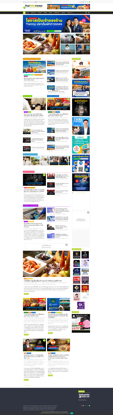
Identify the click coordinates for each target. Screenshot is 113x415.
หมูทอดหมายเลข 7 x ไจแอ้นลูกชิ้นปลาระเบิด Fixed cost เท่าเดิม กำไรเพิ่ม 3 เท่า (34, 356)
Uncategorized (27, 48)
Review (45, 12)
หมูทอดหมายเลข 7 (36, 362)
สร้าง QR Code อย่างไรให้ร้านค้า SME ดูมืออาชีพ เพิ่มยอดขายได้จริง (33, 114)
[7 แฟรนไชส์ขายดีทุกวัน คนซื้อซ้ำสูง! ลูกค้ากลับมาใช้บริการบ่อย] (58, 98)
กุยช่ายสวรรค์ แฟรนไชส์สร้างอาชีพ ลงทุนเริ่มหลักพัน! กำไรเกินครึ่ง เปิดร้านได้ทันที (62, 130)
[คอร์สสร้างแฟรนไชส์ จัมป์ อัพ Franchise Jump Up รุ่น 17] (51, 70)
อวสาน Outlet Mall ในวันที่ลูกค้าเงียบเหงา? (61, 191)
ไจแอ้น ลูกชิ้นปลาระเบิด (35, 321)
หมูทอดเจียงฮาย (42, 362)
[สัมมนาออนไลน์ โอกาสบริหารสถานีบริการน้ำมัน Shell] (34, 61)
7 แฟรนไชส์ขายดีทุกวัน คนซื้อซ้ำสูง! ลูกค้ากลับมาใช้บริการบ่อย (58, 114)
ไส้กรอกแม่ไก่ (41, 321)
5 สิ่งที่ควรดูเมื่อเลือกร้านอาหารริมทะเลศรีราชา (82, 39)
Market (25, 187)
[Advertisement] (81, 238)
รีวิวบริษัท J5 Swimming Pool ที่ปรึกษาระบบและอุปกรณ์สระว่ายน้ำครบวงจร (33, 225)
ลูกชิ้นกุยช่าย (57, 320)
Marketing (56, 12)
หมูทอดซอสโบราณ (30, 362)
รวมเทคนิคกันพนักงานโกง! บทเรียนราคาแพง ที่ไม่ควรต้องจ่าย (37, 140)
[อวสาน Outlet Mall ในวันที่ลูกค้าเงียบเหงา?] (51, 190)
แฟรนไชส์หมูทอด (34, 364)
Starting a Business (39, 74)
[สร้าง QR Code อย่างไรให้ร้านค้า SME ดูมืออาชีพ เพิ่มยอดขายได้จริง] (34, 98)
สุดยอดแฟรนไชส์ (58, 312)
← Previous (26, 385)
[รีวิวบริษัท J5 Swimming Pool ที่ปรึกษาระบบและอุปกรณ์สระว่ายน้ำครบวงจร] (34, 208)
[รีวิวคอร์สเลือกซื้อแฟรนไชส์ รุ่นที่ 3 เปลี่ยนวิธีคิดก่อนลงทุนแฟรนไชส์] (51, 137)
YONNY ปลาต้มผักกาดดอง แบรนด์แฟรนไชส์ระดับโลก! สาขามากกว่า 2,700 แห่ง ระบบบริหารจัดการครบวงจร (58, 357)
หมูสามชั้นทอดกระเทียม (27, 364)
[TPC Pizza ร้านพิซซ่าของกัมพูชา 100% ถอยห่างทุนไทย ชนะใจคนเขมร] (27, 129)
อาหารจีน (67, 364)
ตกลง (72, 413)
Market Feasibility (59, 362)
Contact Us (69, 12)
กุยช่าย (49, 320)
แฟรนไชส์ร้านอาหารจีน (51, 365)
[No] (111, 412)
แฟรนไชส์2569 (32, 320)
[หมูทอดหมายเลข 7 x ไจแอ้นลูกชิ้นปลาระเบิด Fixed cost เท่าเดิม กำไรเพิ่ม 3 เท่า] (34, 339)
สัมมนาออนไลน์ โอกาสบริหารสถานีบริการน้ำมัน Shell (34, 79)
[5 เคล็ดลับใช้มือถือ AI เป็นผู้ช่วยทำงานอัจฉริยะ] (83, 45)
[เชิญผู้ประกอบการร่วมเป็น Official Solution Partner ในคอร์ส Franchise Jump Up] (51, 77)
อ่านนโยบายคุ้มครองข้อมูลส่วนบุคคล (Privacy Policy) (49, 413)
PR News (63, 12)
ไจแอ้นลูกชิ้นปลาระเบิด (31, 365)
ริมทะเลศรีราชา (53, 282)
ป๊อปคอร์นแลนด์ (40, 318)
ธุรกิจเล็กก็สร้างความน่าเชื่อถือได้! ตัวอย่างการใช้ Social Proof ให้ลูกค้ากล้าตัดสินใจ (61, 218)
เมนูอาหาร (40, 284)
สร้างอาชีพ (61, 320)
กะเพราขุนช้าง (26, 318)
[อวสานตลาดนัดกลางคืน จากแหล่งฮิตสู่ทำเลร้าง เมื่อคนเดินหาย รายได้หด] (34, 174)
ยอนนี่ (64, 364)
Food (54, 111)
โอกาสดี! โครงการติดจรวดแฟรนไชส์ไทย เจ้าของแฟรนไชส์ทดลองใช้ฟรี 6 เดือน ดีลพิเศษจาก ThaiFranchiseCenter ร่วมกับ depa (58, 89)
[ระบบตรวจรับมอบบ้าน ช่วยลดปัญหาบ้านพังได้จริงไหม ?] (68, 34)
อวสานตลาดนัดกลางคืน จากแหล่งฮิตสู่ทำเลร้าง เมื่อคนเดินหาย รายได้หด (34, 190)
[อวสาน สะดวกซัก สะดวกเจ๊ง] (27, 146)
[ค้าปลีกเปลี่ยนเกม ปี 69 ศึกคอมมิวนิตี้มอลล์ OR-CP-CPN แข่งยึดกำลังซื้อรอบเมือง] (51, 174)
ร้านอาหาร (57, 282)
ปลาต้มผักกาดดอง (60, 364)
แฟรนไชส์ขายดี (38, 320)
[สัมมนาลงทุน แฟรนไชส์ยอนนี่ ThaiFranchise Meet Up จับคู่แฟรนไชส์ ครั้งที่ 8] (51, 61)
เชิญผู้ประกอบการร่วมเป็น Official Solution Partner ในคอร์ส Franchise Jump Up (62, 79)
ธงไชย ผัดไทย (35, 318)
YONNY (63, 362)
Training (25, 76)
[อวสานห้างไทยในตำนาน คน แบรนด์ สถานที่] (51, 183)
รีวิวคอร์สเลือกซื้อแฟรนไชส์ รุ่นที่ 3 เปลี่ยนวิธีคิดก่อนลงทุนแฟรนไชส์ (62, 139)
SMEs (29, 111)
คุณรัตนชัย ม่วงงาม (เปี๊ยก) (40, 134)
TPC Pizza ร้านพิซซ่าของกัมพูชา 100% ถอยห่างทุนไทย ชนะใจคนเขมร (38, 131)
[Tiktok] (83, 2)
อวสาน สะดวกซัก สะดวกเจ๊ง (37, 147)
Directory (33, 12)
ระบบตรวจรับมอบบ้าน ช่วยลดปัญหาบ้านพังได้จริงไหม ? (67, 39)
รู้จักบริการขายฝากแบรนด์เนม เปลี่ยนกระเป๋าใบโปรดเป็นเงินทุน (61, 227)
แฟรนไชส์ (28, 320)
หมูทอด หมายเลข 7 (37, 361)
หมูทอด (32, 361)
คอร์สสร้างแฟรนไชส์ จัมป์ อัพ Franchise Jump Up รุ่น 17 (62, 71)
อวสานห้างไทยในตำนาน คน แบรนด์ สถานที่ (61, 184)
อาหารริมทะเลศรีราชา (34, 284)
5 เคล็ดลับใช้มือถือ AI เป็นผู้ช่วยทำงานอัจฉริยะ (82, 49)
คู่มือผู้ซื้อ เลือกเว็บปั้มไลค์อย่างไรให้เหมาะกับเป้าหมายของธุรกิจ (62, 236)
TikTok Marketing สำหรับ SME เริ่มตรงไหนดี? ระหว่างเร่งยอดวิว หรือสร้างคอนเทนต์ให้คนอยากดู (62, 210)
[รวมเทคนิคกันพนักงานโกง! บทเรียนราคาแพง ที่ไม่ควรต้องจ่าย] (27, 138)
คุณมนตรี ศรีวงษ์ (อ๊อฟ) (40, 148)
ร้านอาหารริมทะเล (63, 282)
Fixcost (25, 361)
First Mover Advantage (51, 362)
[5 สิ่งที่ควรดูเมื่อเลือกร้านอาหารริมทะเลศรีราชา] (83, 34)
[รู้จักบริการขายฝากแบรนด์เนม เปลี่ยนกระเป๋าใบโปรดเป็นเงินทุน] (51, 225)
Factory (39, 12)
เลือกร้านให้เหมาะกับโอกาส (51, 284)
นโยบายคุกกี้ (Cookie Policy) (65, 413)
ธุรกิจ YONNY (55, 364)
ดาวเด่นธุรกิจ (29, 361)
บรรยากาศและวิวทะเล (47, 282)
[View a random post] (88, 13)
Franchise (57, 111)
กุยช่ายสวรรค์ (31, 318)
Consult (33, 74)
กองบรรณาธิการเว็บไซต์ (35, 52)
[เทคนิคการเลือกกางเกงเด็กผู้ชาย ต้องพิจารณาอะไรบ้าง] (41, 44)
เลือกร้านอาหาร (44, 284)
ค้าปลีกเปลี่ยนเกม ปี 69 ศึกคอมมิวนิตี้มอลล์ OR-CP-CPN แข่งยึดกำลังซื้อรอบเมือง (62, 176)
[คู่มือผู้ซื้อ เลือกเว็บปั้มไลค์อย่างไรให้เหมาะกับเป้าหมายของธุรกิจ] (51, 233)
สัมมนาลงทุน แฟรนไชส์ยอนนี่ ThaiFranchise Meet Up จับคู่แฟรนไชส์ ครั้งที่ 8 (62, 63)
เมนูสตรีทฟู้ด (52, 321)
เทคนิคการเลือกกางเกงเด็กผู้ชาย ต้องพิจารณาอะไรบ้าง (40, 51)
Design (50, 12)
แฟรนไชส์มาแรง (28, 321)
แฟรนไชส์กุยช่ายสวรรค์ (62, 321)
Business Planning (27, 74)
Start (27, 12)
